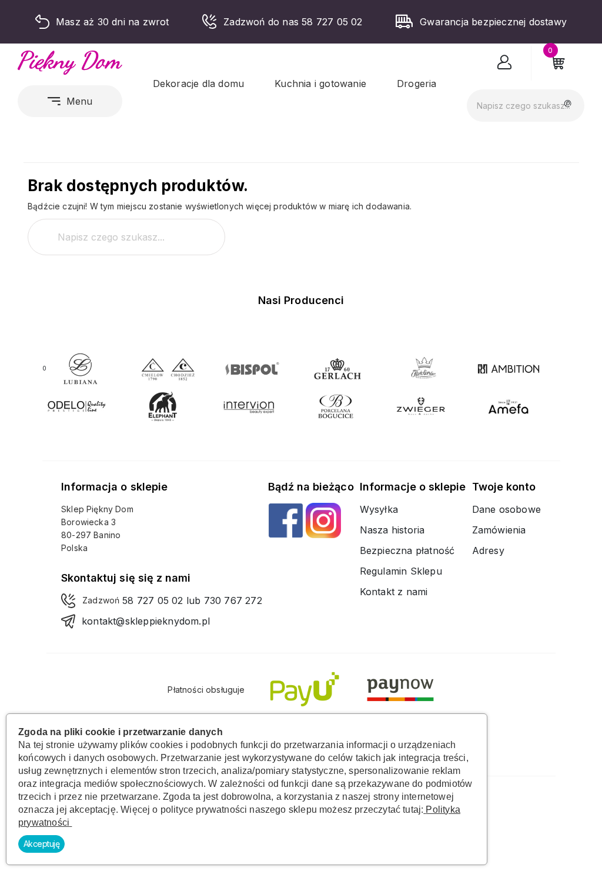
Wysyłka (379, 509)
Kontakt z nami (394, 592)
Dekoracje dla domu (199, 83)
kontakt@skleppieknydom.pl (146, 621)
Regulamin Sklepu (401, 571)
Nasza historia (392, 530)
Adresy (488, 550)
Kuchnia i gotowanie (320, 83)
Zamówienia (499, 530)
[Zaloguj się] (504, 65)
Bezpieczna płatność (407, 550)
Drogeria (417, 83)
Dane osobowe (506, 509)
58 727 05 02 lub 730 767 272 (192, 600)
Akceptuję (42, 844)
